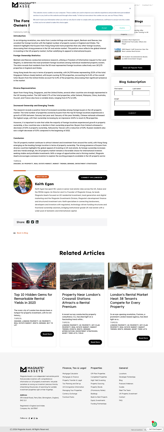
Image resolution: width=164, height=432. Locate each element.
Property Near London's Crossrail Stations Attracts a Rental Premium (81, 300)
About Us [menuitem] (135, 5)
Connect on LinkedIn (93, 178)
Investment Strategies (86, 163)
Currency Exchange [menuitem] (69, 394)
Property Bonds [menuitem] (96, 387)
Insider (17, 163)
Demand (70, 163)
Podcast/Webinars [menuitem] (126, 384)
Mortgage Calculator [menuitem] (70, 374)
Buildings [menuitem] (94, 394)
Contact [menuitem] (122, 397)
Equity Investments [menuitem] (98, 400)
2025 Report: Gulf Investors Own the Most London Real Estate (135, 50)
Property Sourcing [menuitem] (97, 384)
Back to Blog (22, 233)
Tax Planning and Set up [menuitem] (71, 384)
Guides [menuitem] (121, 387)
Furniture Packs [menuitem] (68, 397)
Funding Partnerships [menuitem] (98, 404)
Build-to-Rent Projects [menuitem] (99, 397)
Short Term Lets (69, 333)
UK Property (27, 163)
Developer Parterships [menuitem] (127, 377)
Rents (35, 323)
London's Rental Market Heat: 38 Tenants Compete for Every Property (129, 300)
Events (73, 329)
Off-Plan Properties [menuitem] (98, 374)
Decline (122, 28)
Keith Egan (44, 184)
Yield (80, 333)
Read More (47, 334)
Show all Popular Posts (132, 68)
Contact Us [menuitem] (147, 5)
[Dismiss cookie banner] (130, 8)
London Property (30, 321)
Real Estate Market (43, 163)
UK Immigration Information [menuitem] (73, 387)
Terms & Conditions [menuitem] (137, 430)
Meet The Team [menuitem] (125, 390)
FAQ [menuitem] (120, 400)
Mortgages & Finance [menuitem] (70, 377)
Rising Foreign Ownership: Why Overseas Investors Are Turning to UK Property (134, 32)
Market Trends (59, 163)
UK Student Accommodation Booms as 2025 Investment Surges (134, 58)
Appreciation (68, 331)
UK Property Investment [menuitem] (128, 394)
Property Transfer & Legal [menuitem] (72, 380)
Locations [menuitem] (123, 374)
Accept (104, 28)
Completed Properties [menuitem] (99, 377)
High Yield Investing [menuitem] (98, 380)
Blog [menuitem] (120, 380)
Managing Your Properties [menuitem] (72, 390)
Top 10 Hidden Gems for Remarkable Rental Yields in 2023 (33, 298)
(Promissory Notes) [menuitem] (98, 390)
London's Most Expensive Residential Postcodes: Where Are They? (134, 42)
